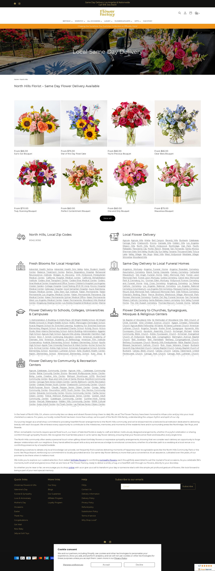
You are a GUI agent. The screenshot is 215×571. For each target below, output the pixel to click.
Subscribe (188, 486)
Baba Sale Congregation (158, 337)
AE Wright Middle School (83, 320)
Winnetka (127, 257)
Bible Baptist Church (188, 342)
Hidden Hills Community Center (74, 401)
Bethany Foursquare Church (136, 342)
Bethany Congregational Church (182, 339)
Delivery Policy (88, 498)
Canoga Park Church (155, 353)
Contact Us (86, 489)
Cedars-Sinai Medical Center (83, 280)
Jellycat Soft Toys (21, 533)
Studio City (153, 251)
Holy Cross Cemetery (154, 283)
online (71, 467)
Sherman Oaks (130, 251)
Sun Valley (163, 251)
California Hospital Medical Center (63, 278)
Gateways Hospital (54, 289)
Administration (90, 331)
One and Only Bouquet (118, 211)
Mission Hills (129, 246)
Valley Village (135, 254)
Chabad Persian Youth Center (51, 384)
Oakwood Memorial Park (162, 291)
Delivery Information (91, 494)
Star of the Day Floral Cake (73, 154)
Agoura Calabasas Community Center (48, 370)
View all (108, 218)
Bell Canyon (158, 240)
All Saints (159, 325)
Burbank (183, 240)
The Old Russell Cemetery (143, 303)
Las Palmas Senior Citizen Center (89, 404)
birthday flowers (78, 460)
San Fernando (177, 248)
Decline (139, 565)
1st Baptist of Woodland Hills (137, 320)
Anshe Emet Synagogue (171, 328)
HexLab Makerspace (47, 401)
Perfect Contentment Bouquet (75, 211)
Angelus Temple (149, 328)
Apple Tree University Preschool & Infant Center (65, 345)
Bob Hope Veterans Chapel (175, 345)
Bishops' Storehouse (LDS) (80, 376)
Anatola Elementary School (56, 342)
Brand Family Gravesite (157, 272)
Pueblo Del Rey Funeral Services (168, 297)
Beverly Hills (171, 240)
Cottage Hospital (53, 286)
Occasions (18, 507)
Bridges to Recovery (63, 275)
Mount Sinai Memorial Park (136, 291)
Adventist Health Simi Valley (68, 269)
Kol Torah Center (64, 404)
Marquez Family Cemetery (186, 289)
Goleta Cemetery (169, 278)
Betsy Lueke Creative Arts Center (47, 376)
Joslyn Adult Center (46, 404)
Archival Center (41, 348)
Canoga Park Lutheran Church (183, 353)
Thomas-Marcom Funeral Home (174, 303)
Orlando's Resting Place (135, 294)
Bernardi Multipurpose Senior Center (87, 373)
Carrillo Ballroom (79, 382)
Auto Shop (96, 353)
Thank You (18, 516)
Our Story (52, 485)
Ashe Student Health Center (91, 351)
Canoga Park (129, 243)
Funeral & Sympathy (23, 494)
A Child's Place (63, 320)
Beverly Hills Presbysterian (164, 342)
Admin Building (75, 331)
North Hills (142, 246)
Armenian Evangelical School (83, 348)
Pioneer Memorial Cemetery (136, 297)
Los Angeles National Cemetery (159, 286)
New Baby (18, 529)
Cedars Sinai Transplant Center (53, 280)
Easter (17, 511)
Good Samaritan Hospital (76, 289)
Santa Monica (192, 248)
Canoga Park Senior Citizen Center (53, 382)
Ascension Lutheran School (62, 351)
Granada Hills (164, 243)
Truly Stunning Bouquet (25, 211)
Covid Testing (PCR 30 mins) (75, 286)
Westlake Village (190, 254)
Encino (153, 243)
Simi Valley (142, 251)
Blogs (50, 489)
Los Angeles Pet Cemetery (159, 289)
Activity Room (91, 328)
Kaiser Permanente (88, 291)
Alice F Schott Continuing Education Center (59, 337)
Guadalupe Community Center (66, 398)
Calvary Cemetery (179, 272)
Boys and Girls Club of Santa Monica (66, 379)
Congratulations (21, 520)
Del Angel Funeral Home (149, 275)
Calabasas (194, 240)
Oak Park (186, 246)
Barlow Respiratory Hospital (80, 272)
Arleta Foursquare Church (163, 334)
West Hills (158, 254)
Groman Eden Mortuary (157, 280)
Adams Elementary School (54, 331)
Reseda (165, 248)
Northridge (174, 246)
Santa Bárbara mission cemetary (164, 300)
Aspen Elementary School (42, 353)
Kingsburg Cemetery (177, 283)
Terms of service (89, 516)
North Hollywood (158, 246)
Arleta (147, 240)
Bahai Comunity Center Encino (52, 373)
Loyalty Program (55, 502)
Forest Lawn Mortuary (149, 278)
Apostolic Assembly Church (157, 331)
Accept (106, 565)
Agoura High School (51, 334)
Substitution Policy (90, 511)
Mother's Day (20, 502)
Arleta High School (59, 348)
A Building (51, 320)
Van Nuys (147, 254)
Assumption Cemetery (134, 272)
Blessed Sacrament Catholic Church (141, 345)
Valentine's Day (20, 489)
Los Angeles (192, 243)
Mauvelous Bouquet (164, 211)
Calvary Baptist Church (163, 348)
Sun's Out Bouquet (23, 154)
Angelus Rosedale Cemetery (184, 269)
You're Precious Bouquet (119, 154)
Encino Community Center (78, 393)
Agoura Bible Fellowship (142, 325)
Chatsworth (142, 243)
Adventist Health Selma (41, 269)
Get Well (18, 524)
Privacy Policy (120, 558)
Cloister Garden (36, 286)
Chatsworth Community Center (82, 384)
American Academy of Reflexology (62, 339)
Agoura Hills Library (71, 334)
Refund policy (88, 507)
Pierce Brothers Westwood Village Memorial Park (173, 294)
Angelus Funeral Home (156, 269)
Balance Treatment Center (50, 272)
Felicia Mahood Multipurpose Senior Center (67, 396)
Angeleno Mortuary (132, 269)
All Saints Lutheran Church (176, 325)
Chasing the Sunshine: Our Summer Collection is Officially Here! (107, 26)
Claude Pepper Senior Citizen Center (71, 387)
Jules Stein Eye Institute (66, 291)
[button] (179, 13)
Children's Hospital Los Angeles (90, 283)
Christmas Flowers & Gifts (25, 485)
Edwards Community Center (50, 393)
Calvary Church (163, 351)
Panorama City (140, 248)
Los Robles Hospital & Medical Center (80, 303)
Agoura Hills (137, 240)
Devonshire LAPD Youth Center (64, 390)
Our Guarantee (54, 494)
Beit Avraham (139, 339)
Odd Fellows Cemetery (187, 291)
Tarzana (172, 251)
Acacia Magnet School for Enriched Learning (51, 325)
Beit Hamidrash (155, 339)
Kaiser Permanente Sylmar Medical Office (65, 297)
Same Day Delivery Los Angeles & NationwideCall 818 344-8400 (107, 3)
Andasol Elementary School (84, 342)
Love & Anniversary (22, 498)
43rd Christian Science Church (154, 323)
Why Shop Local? (89, 520)
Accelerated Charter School (70, 328)
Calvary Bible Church (143, 351)
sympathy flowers (108, 460)
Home (16, 79)
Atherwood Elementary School (73, 353)
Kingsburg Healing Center (49, 303)
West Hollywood (173, 254)
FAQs (84, 485)
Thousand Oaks (184, 251)
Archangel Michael (182, 331)
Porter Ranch (154, 248)
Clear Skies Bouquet (164, 154)
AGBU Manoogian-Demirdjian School (87, 323)
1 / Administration (37, 320)
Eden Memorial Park (174, 275)
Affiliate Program (55, 498)
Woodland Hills (140, 257)
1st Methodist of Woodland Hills (167, 320)
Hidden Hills (179, 243)
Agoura (126, 240)
